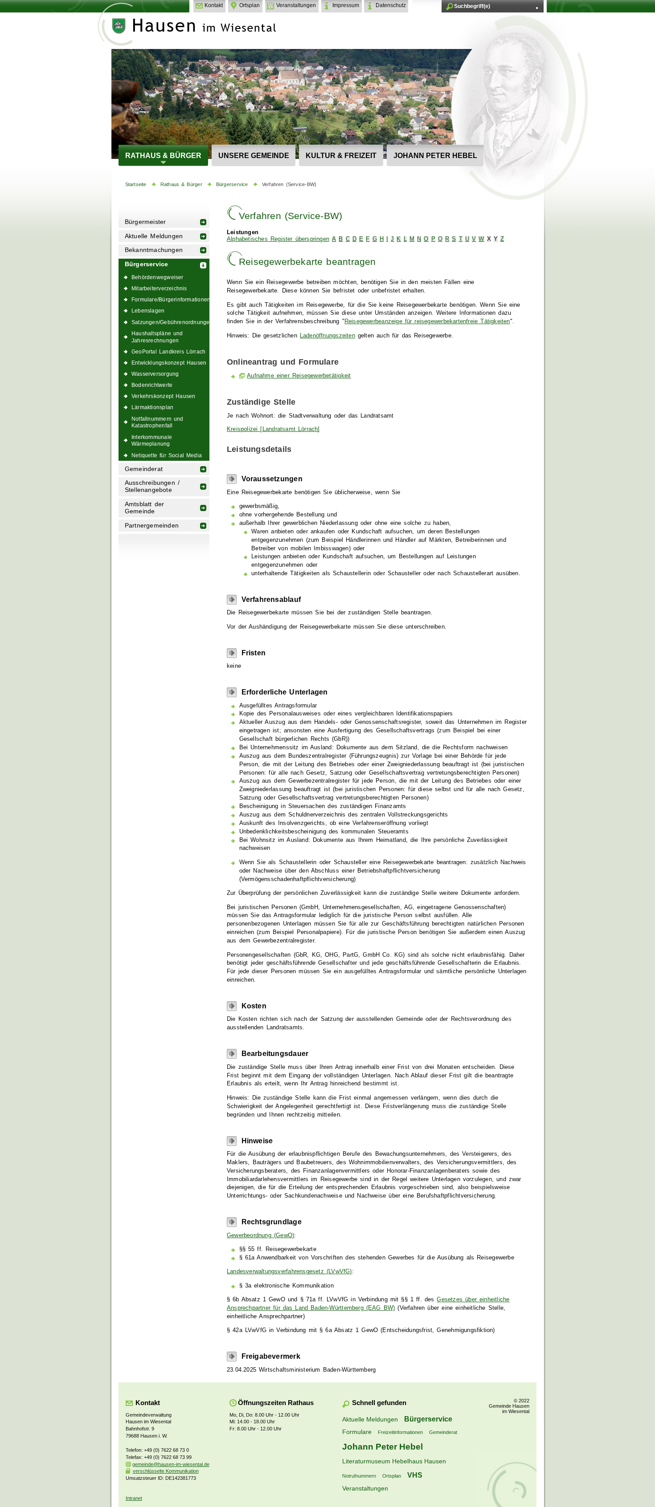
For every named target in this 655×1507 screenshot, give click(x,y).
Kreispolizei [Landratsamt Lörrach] (273, 429)
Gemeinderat (144, 469)
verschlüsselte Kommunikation (166, 1471)
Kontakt (214, 5)
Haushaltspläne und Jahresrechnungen (157, 336)
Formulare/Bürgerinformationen (170, 299)
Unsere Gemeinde (253, 155)
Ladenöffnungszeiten (327, 336)
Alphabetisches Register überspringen (278, 239)
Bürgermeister (145, 222)
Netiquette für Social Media (166, 455)
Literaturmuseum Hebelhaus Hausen (394, 1461)
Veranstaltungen (296, 5)
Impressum (345, 5)
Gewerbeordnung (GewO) (260, 1235)
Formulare (357, 1431)
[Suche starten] (537, 8)
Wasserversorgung (155, 374)
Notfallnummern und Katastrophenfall (157, 422)
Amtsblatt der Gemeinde (144, 508)
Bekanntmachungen (154, 250)
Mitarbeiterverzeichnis (159, 288)
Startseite (136, 184)
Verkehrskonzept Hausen (163, 396)
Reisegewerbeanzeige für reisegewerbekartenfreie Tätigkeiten (427, 321)
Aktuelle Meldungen (154, 236)
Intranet (134, 1498)
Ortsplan (249, 5)
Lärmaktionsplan (152, 407)
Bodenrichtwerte (151, 385)
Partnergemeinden (152, 525)
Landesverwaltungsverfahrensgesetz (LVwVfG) (289, 1271)
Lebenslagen (147, 310)
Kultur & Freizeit (341, 155)
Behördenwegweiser (157, 277)
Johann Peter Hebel (435, 155)
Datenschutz (391, 5)
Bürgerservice (232, 184)
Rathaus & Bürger (163, 155)
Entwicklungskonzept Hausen (168, 363)
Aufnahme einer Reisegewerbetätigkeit (299, 376)
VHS (414, 1475)
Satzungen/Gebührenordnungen (170, 322)
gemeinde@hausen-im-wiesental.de (170, 1464)
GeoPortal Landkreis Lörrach (168, 351)
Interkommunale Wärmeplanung (151, 440)
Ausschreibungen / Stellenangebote (152, 486)
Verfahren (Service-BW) (289, 184)
